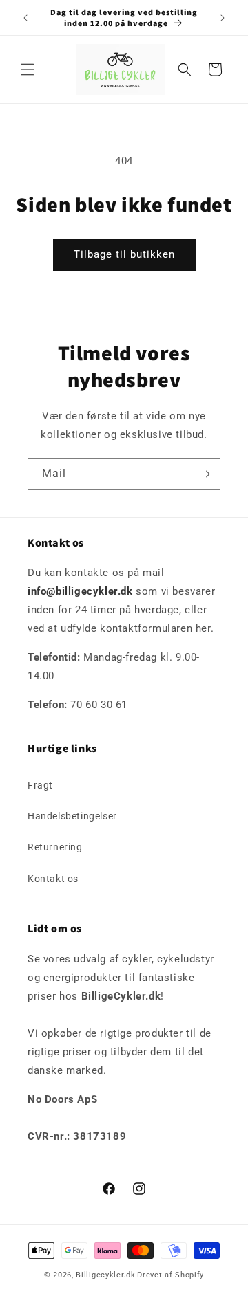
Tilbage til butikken (124, 254)
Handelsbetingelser (72, 816)
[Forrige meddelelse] (25, 18)
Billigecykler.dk (105, 1274)
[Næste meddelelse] (222, 18)
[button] (27, 69)
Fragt (40, 785)
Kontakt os (53, 878)
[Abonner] (204, 474)
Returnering (55, 846)
